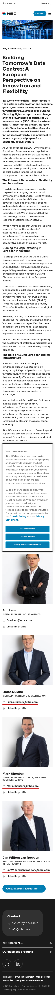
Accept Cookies (27, 529)
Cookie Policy (18, 516)
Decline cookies (27, 537)
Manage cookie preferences (27, 544)
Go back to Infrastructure (22, 888)
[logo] (9, 13)
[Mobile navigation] (50, 13)
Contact (39, 13)
